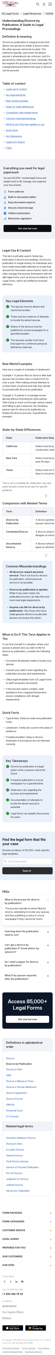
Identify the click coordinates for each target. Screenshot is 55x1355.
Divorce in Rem (14, 1069)
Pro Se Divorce (14, 1173)
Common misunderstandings (21, 118)
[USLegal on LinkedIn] (16, 1281)
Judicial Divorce (14, 1184)
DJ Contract (12, 1116)
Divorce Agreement (16, 1092)
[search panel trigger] (37, 4)
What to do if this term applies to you (25, 124)
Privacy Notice (43, 1348)
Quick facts (12, 130)
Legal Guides (10, 1239)
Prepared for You (14, 1247)
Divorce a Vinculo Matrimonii (21, 1087)
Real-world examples (17, 100)
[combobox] (27, 861)
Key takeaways (14, 136)
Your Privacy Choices (10, 1348)
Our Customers (12, 1256)
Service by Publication (18, 1190)
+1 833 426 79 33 (12, 1294)
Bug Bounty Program (33, 1351)
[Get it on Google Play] (35, 1328)
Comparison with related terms (22, 112)
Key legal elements (16, 95)
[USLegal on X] (4, 1281)
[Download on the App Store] (12, 1328)
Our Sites (8, 1265)
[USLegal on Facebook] (10, 1281)
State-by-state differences (20, 106)
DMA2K (10, 1104)
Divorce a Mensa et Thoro (20, 1081)
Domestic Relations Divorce (20, 1137)
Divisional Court (14, 1110)
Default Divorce (14, 1155)
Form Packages (12, 1212)
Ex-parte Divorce (15, 1149)
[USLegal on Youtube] (22, 1281)
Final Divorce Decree (17, 1161)
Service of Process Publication (22, 1167)
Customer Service (13, 1230)
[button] (50, 4)
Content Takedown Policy (12, 1351)
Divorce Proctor (14, 1098)
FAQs (9, 147)
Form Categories (13, 1221)
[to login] (44, 4)
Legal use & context (16, 89)
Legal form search (15, 142)
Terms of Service (28, 1348)
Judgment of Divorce (17, 1179)
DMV (8, 1075)
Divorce (10, 1058)
